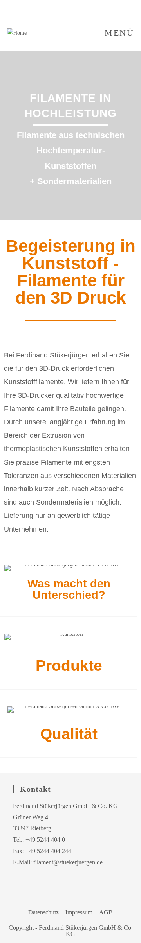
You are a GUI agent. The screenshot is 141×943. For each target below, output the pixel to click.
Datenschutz (43, 912)
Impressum (78, 912)
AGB (106, 912)
